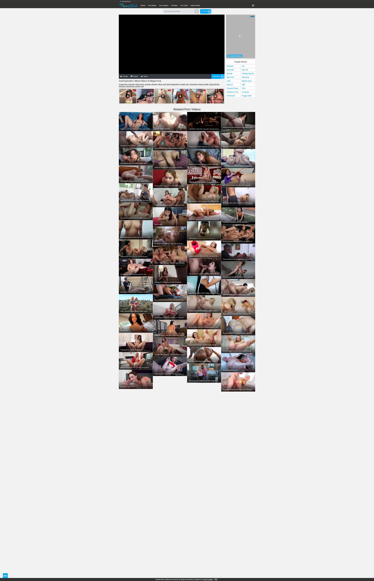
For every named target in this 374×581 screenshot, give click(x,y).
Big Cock (230, 77)
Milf (243, 84)
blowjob (154, 84)
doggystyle (175, 84)
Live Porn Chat (205, 11)
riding (160, 84)
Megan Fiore (123, 84)
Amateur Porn (232, 92)
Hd (243, 66)
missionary (194, 84)
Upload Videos (195, 5)
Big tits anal (246, 81)
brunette (131, 84)
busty (142, 84)
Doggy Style (246, 96)
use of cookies (208, 579)
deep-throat (130, 86)
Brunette (230, 70)
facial (168, 84)
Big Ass (230, 84)
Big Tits (245, 70)
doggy (211, 84)
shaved (201, 84)
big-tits (216, 84)
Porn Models (152, 5)
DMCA (5, 575)
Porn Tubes (184, 5)
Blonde (229, 73)
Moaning (245, 77)
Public (206, 84)
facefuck (122, 86)
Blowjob (230, 66)
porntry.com (139, 86)
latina (137, 84)
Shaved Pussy (232, 88)
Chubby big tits (248, 73)
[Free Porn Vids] (128, 5)
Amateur (148, 84)
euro (187, 84)
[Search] (197, 11)
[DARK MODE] (253, 5)
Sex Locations (163, 5)
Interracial (231, 96)
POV (244, 88)
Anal (164, 84)
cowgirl (182, 84)
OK (216, 579)
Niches (143, 5)
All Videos (174, 5)
